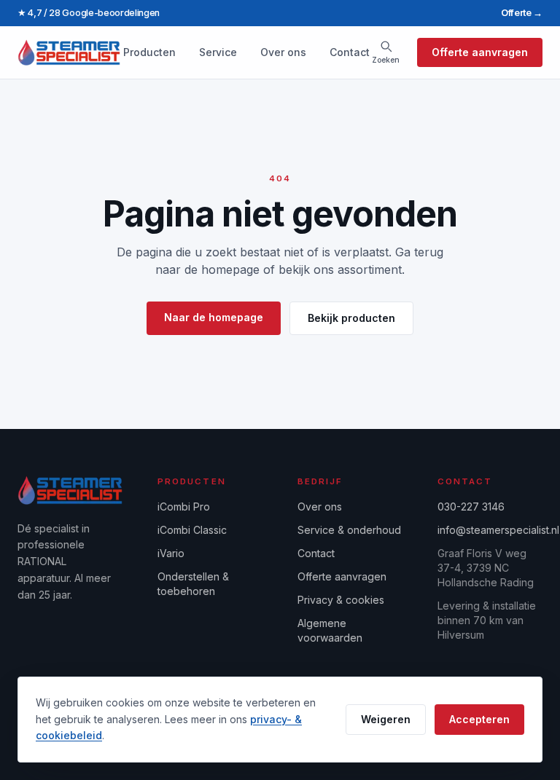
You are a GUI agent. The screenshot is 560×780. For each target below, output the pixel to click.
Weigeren (386, 719)
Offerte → (521, 12)
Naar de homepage (213, 317)
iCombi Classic (192, 530)
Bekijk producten (351, 318)
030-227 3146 (471, 506)
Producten (149, 52)
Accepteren (479, 719)
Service (218, 52)
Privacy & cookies (341, 600)
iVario (171, 553)
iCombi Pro (184, 506)
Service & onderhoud (349, 530)
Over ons (283, 52)
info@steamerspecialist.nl (498, 530)
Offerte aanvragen (480, 52)
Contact (350, 52)
